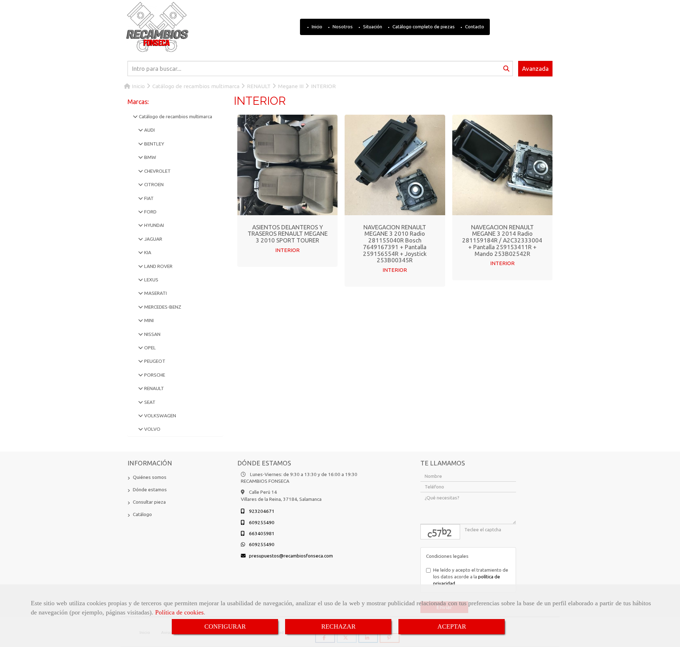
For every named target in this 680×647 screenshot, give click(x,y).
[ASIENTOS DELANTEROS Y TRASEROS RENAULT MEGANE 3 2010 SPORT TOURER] (287, 165)
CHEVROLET (157, 171)
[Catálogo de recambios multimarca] (135, 116)
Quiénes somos (149, 477)
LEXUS (150, 279)
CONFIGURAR (225, 626)
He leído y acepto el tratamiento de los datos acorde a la (470, 576)
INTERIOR (287, 250)
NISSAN (151, 334)
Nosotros (342, 26)
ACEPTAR (451, 626)
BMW (149, 157)
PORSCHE (154, 375)
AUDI (149, 130)
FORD (150, 211)
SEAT (149, 402)
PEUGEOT (154, 361)
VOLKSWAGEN (159, 415)
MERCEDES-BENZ (162, 307)
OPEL (149, 347)
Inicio (316, 26)
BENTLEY (153, 144)
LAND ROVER (157, 266)
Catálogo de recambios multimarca (175, 116)
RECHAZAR (338, 626)
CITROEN (153, 184)
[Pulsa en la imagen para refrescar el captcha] (440, 532)
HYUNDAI (153, 225)
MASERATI (155, 293)
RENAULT (153, 388)
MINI (148, 320)
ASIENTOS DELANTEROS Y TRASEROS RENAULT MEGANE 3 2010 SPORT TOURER (288, 234)
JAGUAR (152, 239)
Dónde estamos (150, 489)
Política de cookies (179, 612)
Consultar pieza (149, 502)
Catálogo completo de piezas (423, 26)
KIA (147, 252)
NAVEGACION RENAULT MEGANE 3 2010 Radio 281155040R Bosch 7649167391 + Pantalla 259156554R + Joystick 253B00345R (395, 243)
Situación (372, 26)
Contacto (474, 26)
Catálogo (142, 514)
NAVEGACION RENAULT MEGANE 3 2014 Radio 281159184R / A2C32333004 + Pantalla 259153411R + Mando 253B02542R (502, 240)
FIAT (148, 198)
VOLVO (151, 429)
